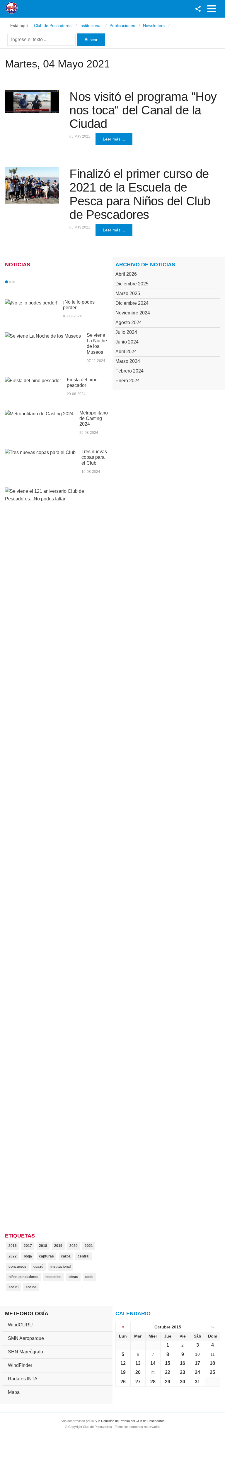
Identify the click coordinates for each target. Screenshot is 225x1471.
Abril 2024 (126, 351)
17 (197, 1363)
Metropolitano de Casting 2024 (93, 418)
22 (167, 1372)
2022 (12, 1256)
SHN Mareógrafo (25, 1351)
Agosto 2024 (128, 322)
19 (123, 1372)
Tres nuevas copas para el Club (94, 457)
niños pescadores (23, 1277)
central (83, 1256)
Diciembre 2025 (132, 283)
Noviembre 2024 (132, 312)
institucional (60, 1267)
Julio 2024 (126, 332)
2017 (28, 1246)
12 (123, 1363)
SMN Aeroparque (26, 1338)
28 (153, 1381)
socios (31, 1287)
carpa (66, 1256)
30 (182, 1381)
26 (123, 1381)
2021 (89, 1246)
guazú (38, 1267)
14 (153, 1363)
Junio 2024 (127, 341)
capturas (46, 1256)
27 (138, 1381)
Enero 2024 (127, 380)
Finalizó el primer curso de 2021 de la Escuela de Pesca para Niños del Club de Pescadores (139, 194)
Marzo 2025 (127, 293)
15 (167, 1363)
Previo (19, 282)
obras (73, 1277)
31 (197, 1381)
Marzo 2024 (127, 361)
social (13, 1287)
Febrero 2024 (129, 370)
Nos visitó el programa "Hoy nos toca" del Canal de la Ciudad (143, 110)
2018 (43, 1246)
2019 (58, 1246)
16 (182, 1363)
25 (212, 1372)
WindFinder (20, 1365)
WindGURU (20, 1324)
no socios (53, 1277)
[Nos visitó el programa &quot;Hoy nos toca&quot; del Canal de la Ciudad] (32, 101)
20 (138, 1372)
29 (167, 1381)
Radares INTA (23, 1378)
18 (212, 1363)
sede (89, 1277)
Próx (24, 282)
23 (182, 1372)
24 (197, 1372)
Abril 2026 (126, 274)
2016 (12, 1246)
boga (28, 1256)
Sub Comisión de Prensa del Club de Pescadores (130, 1421)
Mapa (14, 1392)
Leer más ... (114, 139)
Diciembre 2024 (132, 303)
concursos (17, 1267)
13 (138, 1363)
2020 (73, 1246)
